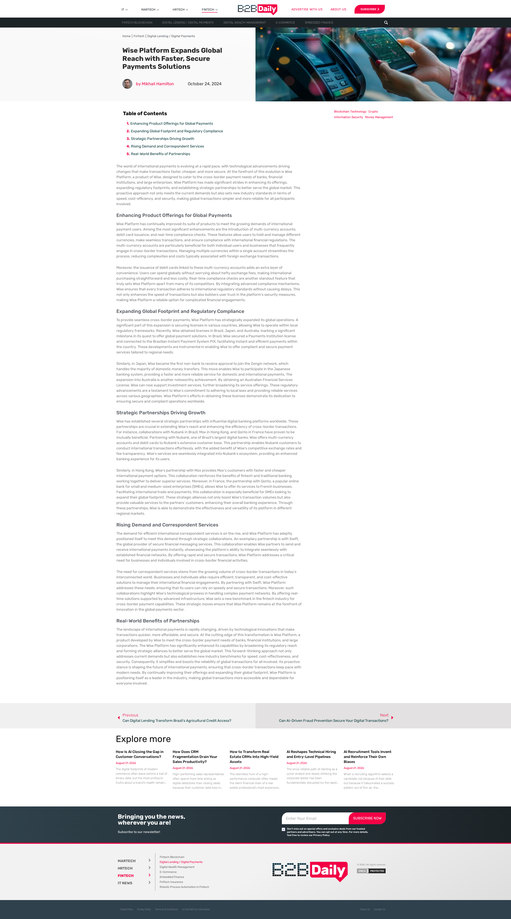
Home (126, 36)
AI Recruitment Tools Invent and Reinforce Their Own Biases (367, 757)
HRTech (179, 9)
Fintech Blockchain (137, 22)
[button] (385, 22)
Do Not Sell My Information (196, 909)
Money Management (379, 117)
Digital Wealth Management (245, 22)
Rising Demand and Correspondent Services (167, 146)
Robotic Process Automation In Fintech (184, 887)
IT (123, 9)
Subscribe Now (367, 818)
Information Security (348, 117)
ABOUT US (339, 9)
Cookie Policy (126, 909)
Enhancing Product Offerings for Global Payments (171, 123)
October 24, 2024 (205, 83)
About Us (365, 909)
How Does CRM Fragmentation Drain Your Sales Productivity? (195, 757)
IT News (125, 883)
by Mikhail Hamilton (155, 83)
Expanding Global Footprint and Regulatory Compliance (177, 131)
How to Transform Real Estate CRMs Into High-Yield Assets (254, 757)
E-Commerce (285, 22)
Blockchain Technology (350, 111)
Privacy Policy (144, 909)
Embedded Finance (319, 22)
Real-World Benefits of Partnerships (160, 154)
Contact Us (379, 909)
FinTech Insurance (171, 882)
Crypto (373, 111)
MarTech (148, 9)
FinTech (208, 9)
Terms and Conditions (166, 909)
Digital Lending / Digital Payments (187, 22)
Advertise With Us (307, 9)
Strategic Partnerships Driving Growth (162, 139)
